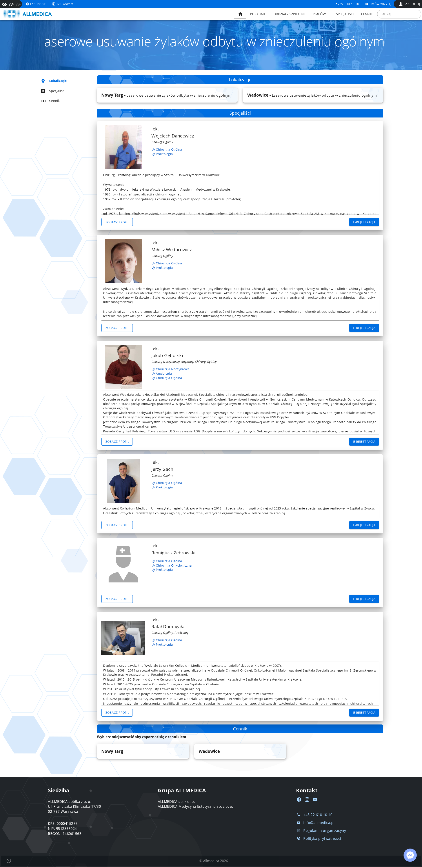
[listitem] (61, 80)
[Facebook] (299, 800)
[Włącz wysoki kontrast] (4, 4)
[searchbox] (399, 14)
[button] (167, 95)
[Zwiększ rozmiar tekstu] (11, 4)
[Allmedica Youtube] (315, 800)
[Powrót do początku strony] (9, 861)
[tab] (240, 14)
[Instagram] (307, 800)
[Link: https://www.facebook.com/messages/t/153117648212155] (410, 855)
